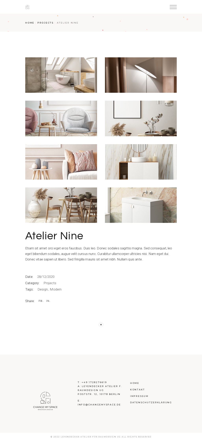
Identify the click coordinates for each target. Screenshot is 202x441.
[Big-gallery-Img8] (141, 205)
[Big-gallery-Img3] (61, 118)
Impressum (139, 396)
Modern (56, 289)
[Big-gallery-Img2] (141, 75)
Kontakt (137, 389)
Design (43, 289)
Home (134, 383)
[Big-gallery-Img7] (61, 205)
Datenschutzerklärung (151, 402)
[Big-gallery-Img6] (141, 162)
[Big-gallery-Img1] (61, 75)
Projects (50, 283)
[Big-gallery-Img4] (141, 118)
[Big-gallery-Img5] (61, 162)
